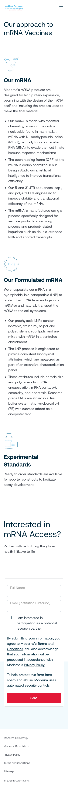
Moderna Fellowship (16, 738)
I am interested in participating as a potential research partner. (37, 623)
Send (34, 698)
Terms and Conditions (17, 763)
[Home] (14, 8)
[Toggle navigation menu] (61, 8)
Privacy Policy (12, 754)
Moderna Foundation (16, 746)
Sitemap (9, 771)
